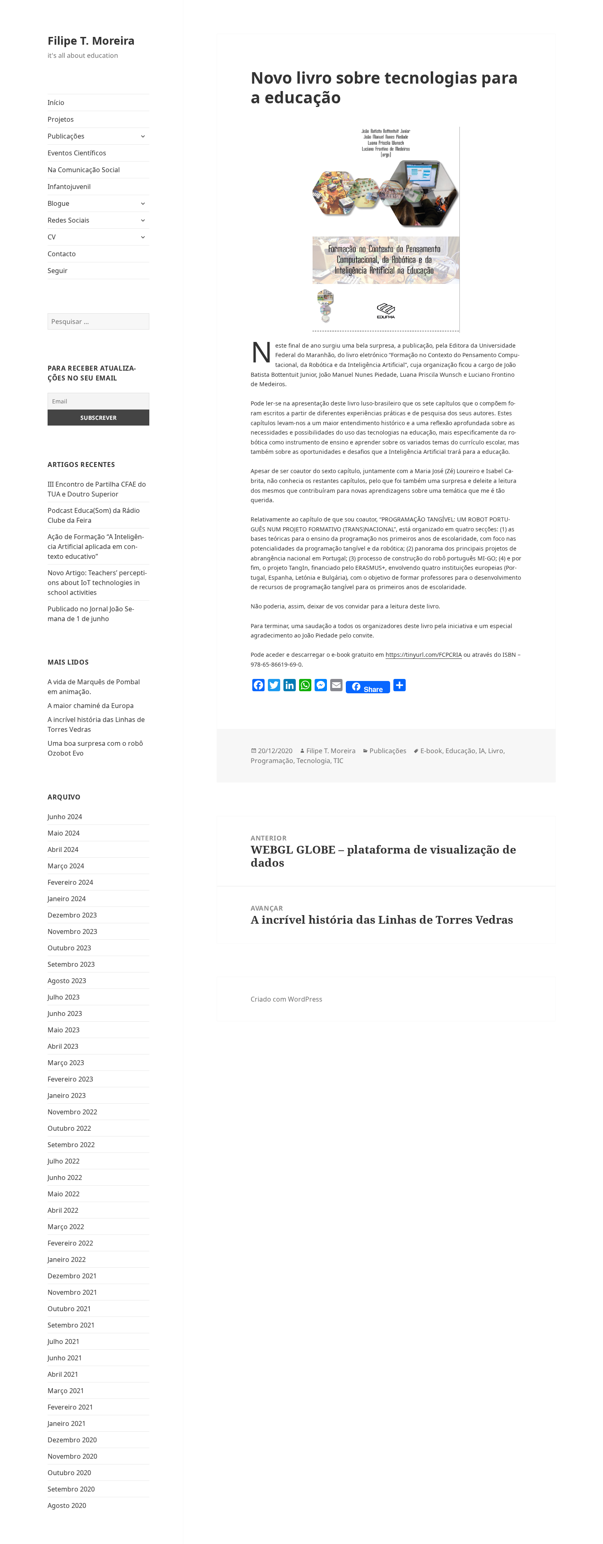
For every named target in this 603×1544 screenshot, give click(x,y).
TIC (338, 760)
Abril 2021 (63, 1374)
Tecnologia (313, 760)
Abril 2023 (63, 1046)
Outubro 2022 (69, 1128)
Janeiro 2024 (67, 898)
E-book (431, 750)
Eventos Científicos (77, 152)
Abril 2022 (63, 1210)
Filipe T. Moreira (91, 40)
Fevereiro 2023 (70, 1079)
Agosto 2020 (67, 1505)
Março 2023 (66, 1062)
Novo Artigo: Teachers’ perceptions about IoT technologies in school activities (97, 582)
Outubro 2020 (69, 1472)
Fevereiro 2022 (70, 1243)
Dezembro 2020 (72, 1439)
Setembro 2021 (71, 1325)
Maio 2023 (64, 1029)
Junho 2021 (65, 1357)
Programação (272, 760)
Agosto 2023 (67, 980)
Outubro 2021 (69, 1308)
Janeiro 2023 (67, 1095)
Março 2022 (66, 1226)
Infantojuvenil (69, 186)
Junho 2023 (65, 1013)
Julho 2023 (64, 997)
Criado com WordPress (286, 999)
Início (56, 102)
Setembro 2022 (71, 1144)
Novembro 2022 (72, 1111)
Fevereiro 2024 (70, 882)
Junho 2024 (65, 816)
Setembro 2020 (71, 1489)
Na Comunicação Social (84, 169)
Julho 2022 (64, 1161)
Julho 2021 (64, 1341)
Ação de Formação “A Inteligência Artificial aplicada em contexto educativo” (96, 546)
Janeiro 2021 (67, 1423)
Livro (495, 750)
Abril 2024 (63, 849)
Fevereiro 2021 (70, 1407)
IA (482, 750)
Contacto (62, 253)
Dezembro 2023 (72, 915)
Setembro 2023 (71, 964)
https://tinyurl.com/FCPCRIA (424, 654)
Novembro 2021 (72, 1292)
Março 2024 (66, 865)
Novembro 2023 (72, 931)
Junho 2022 (65, 1177)
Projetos (61, 119)
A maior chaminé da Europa (91, 705)
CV (52, 236)
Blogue (58, 203)
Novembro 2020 (72, 1456)
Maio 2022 (64, 1193)
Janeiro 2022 (67, 1259)
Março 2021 (66, 1390)
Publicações (66, 136)
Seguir (58, 270)
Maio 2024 (64, 833)
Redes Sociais (68, 220)
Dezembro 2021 (72, 1275)
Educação (460, 750)
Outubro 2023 (69, 947)
